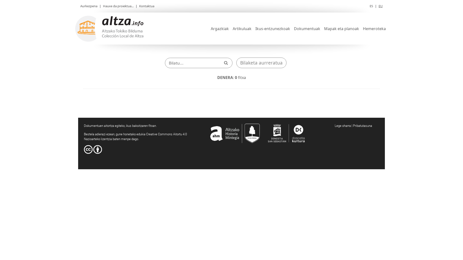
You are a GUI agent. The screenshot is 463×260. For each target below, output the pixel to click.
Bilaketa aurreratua (261, 63)
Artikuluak (242, 28)
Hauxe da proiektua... (118, 6)
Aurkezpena (88, 6)
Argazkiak (220, 28)
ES (371, 6)
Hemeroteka (374, 28)
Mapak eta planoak (341, 28)
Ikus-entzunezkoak (272, 28)
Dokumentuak (307, 28)
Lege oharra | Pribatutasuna (353, 126)
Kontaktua (146, 6)
